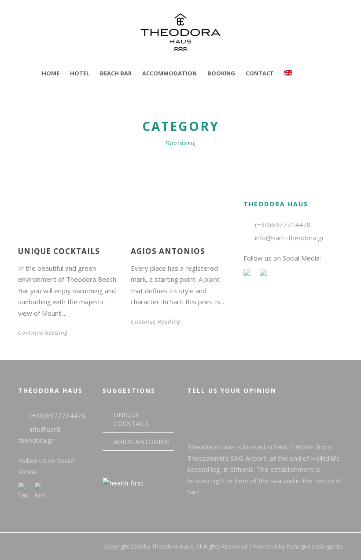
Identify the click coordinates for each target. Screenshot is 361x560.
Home (50, 73)
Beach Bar (116, 73)
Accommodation (169, 73)
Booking (221, 73)
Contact (260, 73)
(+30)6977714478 (283, 224)
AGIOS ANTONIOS (168, 251)
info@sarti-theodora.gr (289, 237)
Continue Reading (43, 332)
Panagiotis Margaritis (315, 546)
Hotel (79, 73)
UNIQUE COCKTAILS (59, 251)
